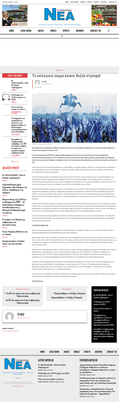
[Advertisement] (59, 52)
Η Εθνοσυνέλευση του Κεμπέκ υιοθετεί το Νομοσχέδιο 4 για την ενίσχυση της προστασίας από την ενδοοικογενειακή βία (98, 380)
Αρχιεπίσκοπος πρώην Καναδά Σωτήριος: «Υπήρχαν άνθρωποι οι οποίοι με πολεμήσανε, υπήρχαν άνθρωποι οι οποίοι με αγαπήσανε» (98, 368)
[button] (108, 30)
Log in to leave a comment (10, 331)
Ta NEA (44, 81)
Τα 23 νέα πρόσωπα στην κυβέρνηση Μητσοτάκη (23, 301)
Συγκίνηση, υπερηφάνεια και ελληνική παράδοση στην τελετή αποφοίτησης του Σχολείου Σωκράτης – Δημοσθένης (97, 391)
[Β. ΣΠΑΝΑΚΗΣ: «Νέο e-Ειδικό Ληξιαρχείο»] (6, 83)
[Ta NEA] (37, 82)
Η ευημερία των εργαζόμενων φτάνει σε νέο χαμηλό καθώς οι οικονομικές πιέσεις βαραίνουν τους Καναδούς (19, 125)
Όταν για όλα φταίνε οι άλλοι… (18, 108)
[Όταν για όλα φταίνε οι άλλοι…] (6, 109)
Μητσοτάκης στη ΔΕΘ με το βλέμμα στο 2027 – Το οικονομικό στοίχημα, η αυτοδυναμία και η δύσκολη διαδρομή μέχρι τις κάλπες (14, 206)
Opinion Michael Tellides (17, 112)
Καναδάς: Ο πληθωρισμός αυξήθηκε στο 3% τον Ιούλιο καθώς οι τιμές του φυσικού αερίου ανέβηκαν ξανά (18, 146)
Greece (14, 90)
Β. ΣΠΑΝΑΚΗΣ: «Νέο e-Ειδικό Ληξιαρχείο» (19, 84)
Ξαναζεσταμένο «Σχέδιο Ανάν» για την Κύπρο (13, 242)
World (14, 102)
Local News (15, 134)
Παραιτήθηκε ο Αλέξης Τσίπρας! (66, 297)
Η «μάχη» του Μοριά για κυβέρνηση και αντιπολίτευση (13, 222)
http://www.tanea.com (47, 83)
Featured (83, 375)
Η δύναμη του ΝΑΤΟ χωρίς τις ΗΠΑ (18, 97)
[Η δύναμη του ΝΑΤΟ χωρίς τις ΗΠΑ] (6, 97)
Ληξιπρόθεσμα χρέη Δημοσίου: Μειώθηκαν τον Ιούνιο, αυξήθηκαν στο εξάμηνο (14, 188)
